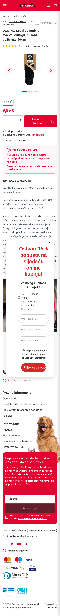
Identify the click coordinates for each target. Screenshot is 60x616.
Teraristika (26, 309)
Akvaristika (27, 305)
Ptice (23, 298)
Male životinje (28, 301)
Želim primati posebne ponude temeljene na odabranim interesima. (34, 354)
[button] (49, 242)
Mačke (34, 294)
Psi (22, 294)
